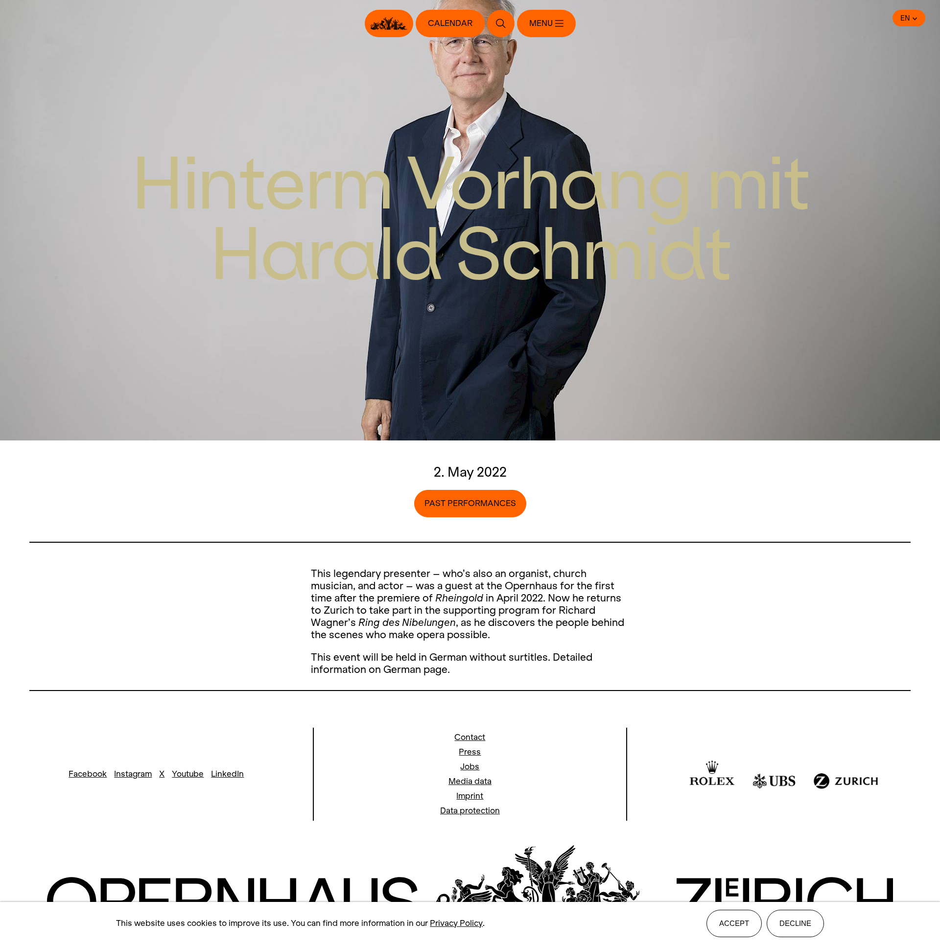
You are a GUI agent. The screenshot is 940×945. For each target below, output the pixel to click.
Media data (470, 781)
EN (905, 18)
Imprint (469, 796)
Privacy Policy (456, 923)
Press (470, 752)
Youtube (188, 774)
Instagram (133, 774)
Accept (734, 923)
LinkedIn (227, 774)
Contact (469, 737)
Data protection (470, 810)
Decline (795, 923)
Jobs (469, 766)
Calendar (450, 23)
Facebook (88, 774)
